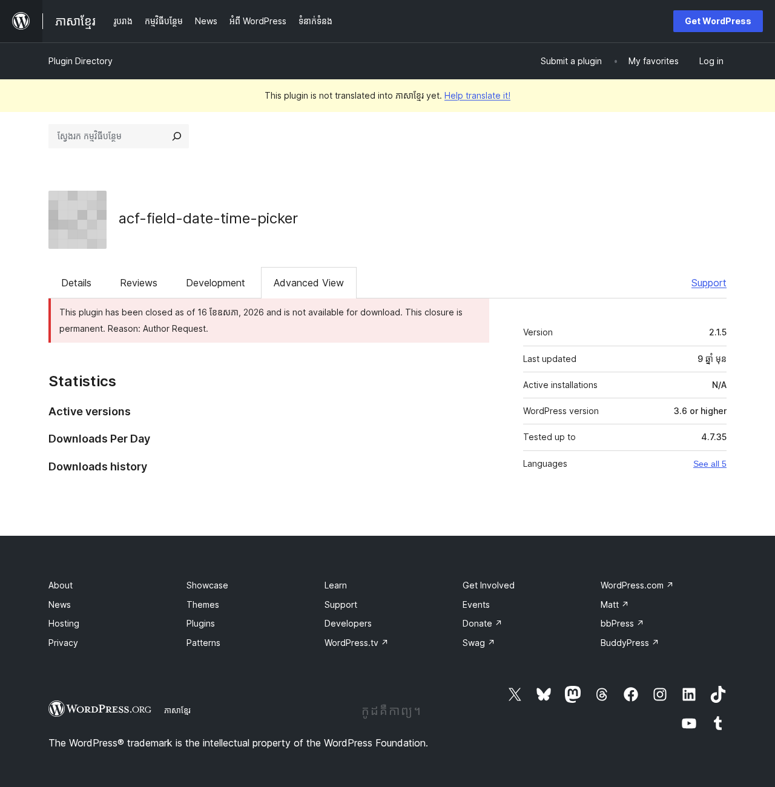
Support (709, 283)
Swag (479, 642)
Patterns (203, 642)
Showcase (207, 585)
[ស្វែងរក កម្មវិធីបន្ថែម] (177, 136)
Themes (202, 604)
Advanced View (309, 283)
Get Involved (489, 585)
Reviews (138, 283)
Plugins (200, 623)
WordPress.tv (357, 642)
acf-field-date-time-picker (208, 218)
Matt (615, 604)
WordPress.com (637, 585)
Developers (348, 623)
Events (476, 604)
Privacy (63, 642)
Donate (483, 623)
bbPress (622, 623)
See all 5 (710, 464)
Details (76, 283)
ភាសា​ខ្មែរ (177, 710)
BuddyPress (630, 642)
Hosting (63, 623)
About (60, 585)
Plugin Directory (80, 61)
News (59, 604)
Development (215, 283)
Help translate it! (477, 95)
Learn (336, 585)
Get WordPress (718, 21)
